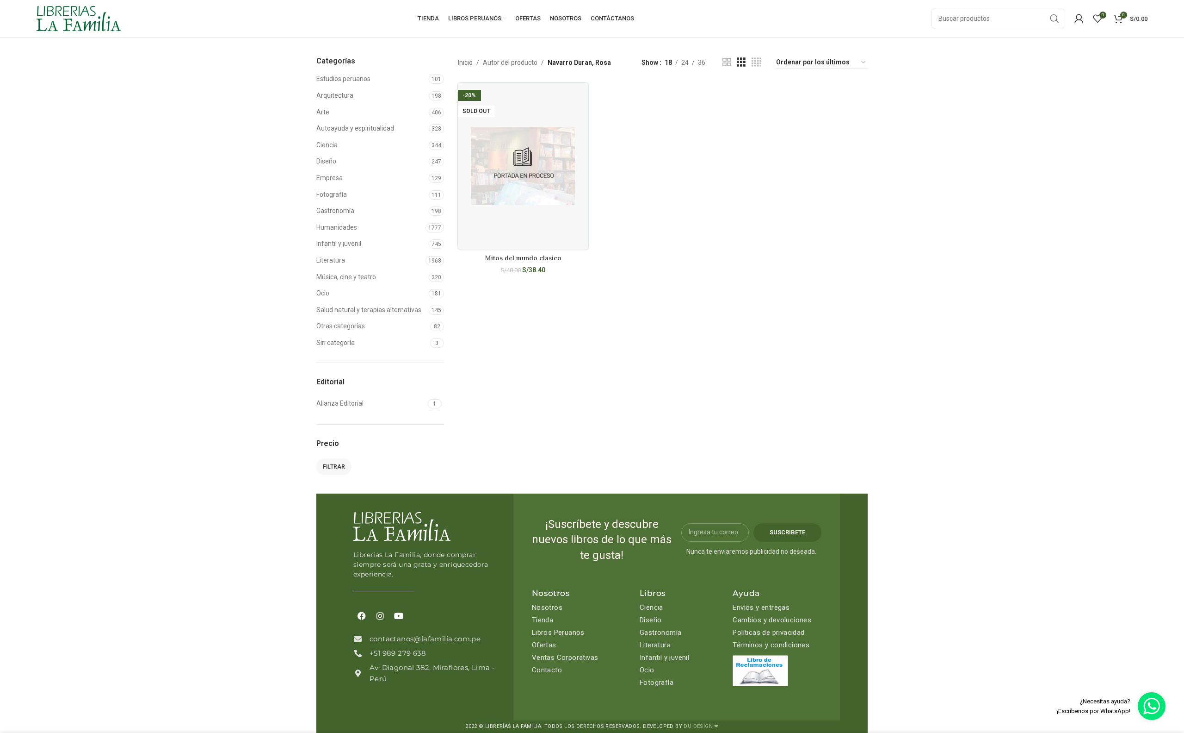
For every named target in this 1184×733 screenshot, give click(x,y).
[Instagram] (380, 616)
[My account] (1079, 18)
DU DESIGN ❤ (701, 726)
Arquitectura (334, 95)
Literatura (330, 260)
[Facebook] (361, 616)
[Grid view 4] (756, 62)
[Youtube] (398, 616)
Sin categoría (335, 342)
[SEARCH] (1054, 18)
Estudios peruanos (343, 78)
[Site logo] (79, 18)
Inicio (465, 62)
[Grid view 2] (726, 62)
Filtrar (334, 467)
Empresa (329, 178)
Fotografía (331, 194)
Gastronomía (335, 210)
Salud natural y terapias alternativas (368, 309)
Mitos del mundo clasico (523, 258)
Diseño (326, 161)
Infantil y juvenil (338, 243)
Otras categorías (340, 326)
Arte (322, 112)
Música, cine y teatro (346, 277)
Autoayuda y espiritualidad (355, 128)
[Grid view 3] (741, 62)
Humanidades (336, 227)
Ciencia (327, 145)
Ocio (322, 293)
